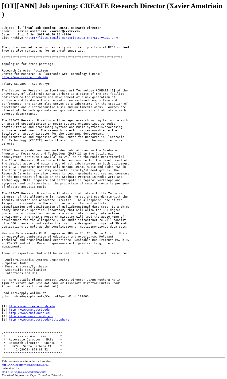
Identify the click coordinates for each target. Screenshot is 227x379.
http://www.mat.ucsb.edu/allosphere (39, 319)
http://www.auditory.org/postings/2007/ (25, 364)
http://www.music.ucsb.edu (31, 316)
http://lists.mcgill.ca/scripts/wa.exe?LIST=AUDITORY (72, 37)
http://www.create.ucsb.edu (25, 77)
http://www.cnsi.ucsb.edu (30, 313)
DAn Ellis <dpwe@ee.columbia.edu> (24, 371)
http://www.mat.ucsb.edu (29, 309)
